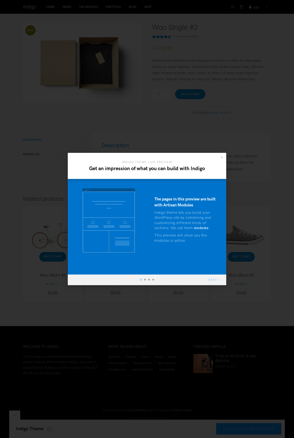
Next (213, 280)
